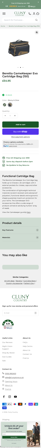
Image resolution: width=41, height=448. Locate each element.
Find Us (26, 358)
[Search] (36, 19)
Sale (4, 361)
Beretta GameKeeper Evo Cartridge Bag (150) (24, 26)
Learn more (13, 146)
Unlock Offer (14, 437)
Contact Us (27, 354)
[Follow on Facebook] (3, 396)
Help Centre (27, 346)
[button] (20, 6)
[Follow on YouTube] (15, 396)
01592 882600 (10, 374)
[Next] (38, 2)
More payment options (20, 137)
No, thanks (14, 443)
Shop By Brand (8, 353)
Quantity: (6, 111)
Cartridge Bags (29, 281)
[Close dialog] (39, 423)
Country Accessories (14, 283)
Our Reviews (7, 342)
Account (34, 13)
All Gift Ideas (9, 281)
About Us (26, 350)
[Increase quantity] (15, 115)
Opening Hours (11, 381)
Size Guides (7, 357)
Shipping (6, 420)
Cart (38, 12)
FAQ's (25, 342)
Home (3, 26)
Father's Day (29, 283)
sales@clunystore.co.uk (14, 377)
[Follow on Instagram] (9, 396)
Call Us (30, 13)
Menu (4, 13)
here (28, 212)
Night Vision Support (7, 347)
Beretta (19, 281)
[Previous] (2, 2)
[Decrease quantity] (5, 115)
